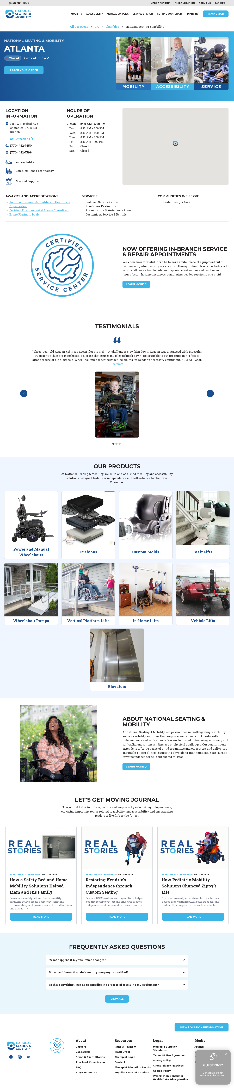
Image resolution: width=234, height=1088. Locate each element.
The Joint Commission (90, 1062)
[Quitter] (226, 1053)
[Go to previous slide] (23, 393)
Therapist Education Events (132, 1067)
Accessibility (94, 14)
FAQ (78, 1067)
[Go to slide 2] (116, 444)
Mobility (76, 14)
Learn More (135, 284)
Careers (220, 3)
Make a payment (160, 3)
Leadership (83, 1051)
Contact (119, 1062)
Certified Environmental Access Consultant (39, 210)
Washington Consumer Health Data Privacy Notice (170, 1077)
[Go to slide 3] (120, 444)
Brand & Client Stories (90, 1057)
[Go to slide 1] (113, 444)
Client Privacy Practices (168, 1065)
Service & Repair (143, 14)
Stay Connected (86, 1072)
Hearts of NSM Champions (25, 874)
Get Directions (20, 139)
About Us (205, 3)
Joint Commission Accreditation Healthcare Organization (39, 204)
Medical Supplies (118, 14)
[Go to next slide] (210, 393)
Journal (199, 1046)
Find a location (185, 3)
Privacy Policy (162, 1060)
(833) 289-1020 (19, 3)
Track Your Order (24, 70)
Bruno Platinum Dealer (25, 214)
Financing (192, 14)
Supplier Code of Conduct (131, 1072)
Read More (41, 916)
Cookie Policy (162, 1070)
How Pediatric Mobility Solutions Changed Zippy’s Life (189, 886)
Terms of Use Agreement (170, 1055)
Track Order (215, 14)
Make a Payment (125, 1046)
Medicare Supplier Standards (165, 1048)
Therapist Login (124, 1057)
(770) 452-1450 (21, 145)
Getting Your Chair (169, 14)
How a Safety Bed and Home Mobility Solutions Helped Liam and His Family (38, 886)
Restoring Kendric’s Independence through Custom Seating (109, 886)
